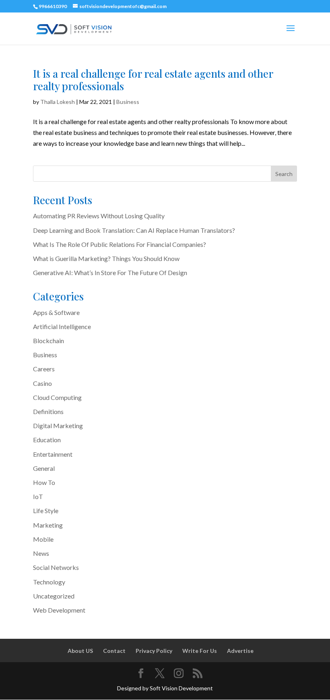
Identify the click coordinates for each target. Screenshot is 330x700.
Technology (49, 582)
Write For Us (199, 650)
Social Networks (56, 567)
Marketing (48, 525)
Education (47, 439)
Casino (42, 383)
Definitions (48, 411)
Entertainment (52, 454)
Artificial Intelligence (62, 326)
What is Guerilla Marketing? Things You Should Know (106, 258)
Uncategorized (53, 596)
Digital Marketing (58, 425)
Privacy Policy (154, 650)
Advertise (240, 650)
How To (44, 482)
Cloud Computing (57, 397)
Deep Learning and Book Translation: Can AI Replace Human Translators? (134, 230)
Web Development (59, 610)
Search (284, 173)
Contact (114, 650)
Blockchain (48, 340)
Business (127, 101)
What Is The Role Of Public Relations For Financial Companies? (119, 244)
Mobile (43, 539)
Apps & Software (56, 312)
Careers (44, 369)
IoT (38, 496)
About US (80, 650)
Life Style (45, 510)
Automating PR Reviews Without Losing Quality (99, 216)
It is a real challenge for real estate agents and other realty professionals (153, 79)
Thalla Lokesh (57, 101)
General (44, 468)
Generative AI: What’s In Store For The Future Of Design (110, 272)
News (41, 553)
